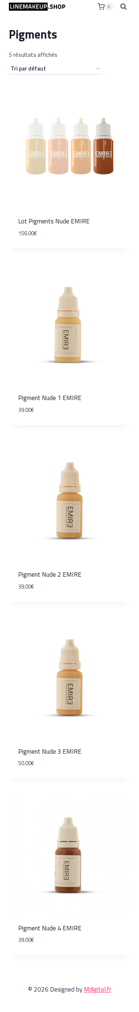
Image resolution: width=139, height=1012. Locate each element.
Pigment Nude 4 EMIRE (50, 928)
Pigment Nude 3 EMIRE (50, 751)
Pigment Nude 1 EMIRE (50, 398)
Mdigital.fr (97, 989)
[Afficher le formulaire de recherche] (123, 6)
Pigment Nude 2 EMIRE (50, 574)
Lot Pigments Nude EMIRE (54, 221)
